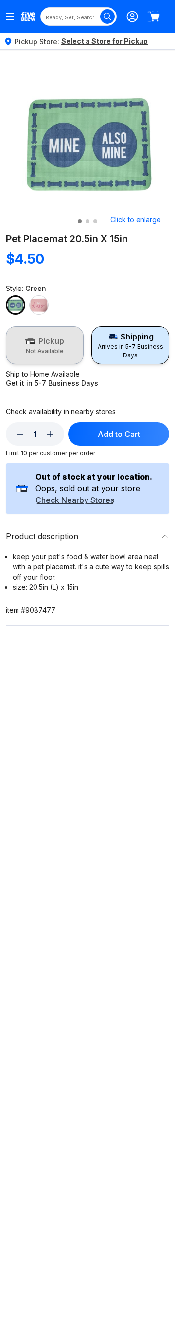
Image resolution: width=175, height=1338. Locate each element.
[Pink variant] (39, 305)
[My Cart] (153, 16)
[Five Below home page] (28, 16)
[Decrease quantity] (20, 434)
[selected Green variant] (15, 305)
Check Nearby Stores (74, 500)
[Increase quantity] (50, 434)
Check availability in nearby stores (61, 412)
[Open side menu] (10, 16)
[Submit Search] (107, 16)
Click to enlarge (135, 219)
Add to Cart (119, 434)
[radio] (45, 345)
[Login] (132, 16)
